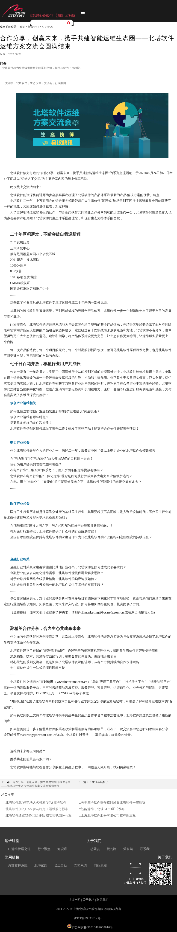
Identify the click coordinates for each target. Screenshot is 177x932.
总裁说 (95, 849)
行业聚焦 (44, 849)
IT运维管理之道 (19, 849)
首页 (22, 26)
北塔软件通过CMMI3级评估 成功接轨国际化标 (39, 815)
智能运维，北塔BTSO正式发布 (103, 809)
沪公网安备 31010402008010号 (92, 927)
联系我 (145, 849)
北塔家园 (40, 865)
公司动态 (47, 26)
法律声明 (74, 899)
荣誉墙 (128, 849)
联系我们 (103, 899)
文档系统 (80, 865)
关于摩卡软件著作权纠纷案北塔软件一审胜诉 (113, 802)
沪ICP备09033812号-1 (88, 918)
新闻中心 (33, 26)
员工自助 (60, 865)
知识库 (62, 849)
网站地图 (100, 865)
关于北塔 (88, 899)
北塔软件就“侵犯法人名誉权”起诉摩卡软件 (36, 802)
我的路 (111, 849)
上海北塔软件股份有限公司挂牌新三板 (108, 815)
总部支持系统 (17, 865)
